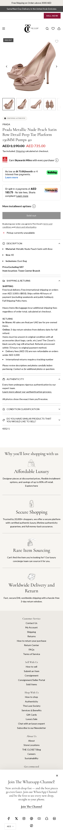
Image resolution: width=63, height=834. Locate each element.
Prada (6, 124)
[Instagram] (23, 818)
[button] (6, 66)
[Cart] (59, 28)
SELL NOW (52, 16)
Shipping (20, 151)
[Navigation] (3, 28)
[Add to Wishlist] (57, 41)
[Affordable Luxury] (31, 477)
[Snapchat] (46, 818)
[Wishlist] (53, 28)
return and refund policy (26, 227)
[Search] (47, 28)
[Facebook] (8, 818)
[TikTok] (31, 825)
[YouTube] (39, 818)
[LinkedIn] (54, 818)
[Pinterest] (31, 818)
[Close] (57, 775)
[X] (16, 818)
